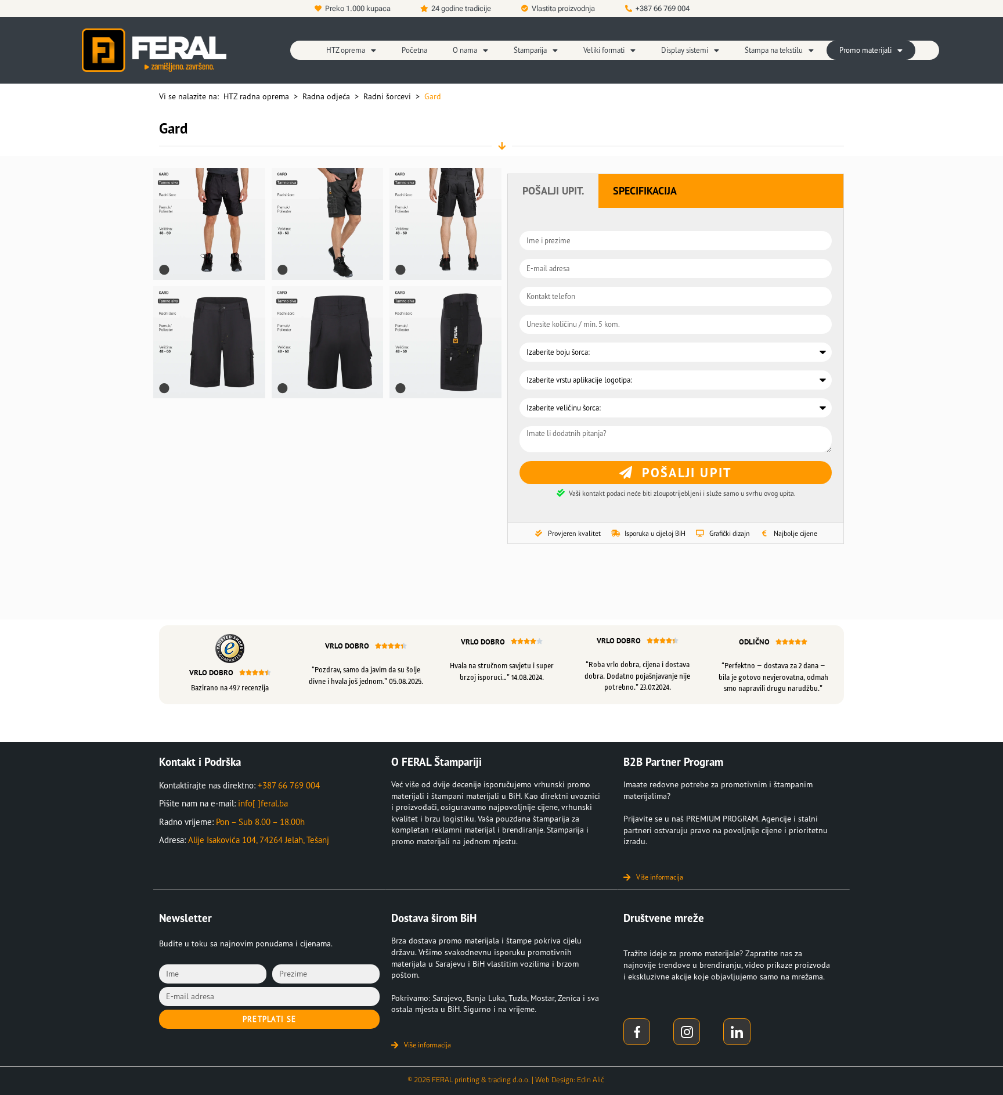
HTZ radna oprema (256, 96)
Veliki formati (604, 50)
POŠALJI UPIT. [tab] (553, 190)
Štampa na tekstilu (774, 50)
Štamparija (530, 50)
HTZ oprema (345, 50)
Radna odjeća (326, 96)
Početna (414, 50)
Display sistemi (684, 50)
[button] (351, 50)
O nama (465, 50)
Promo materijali (865, 50)
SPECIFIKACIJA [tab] (645, 190)
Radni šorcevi (387, 96)
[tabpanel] (675, 365)
